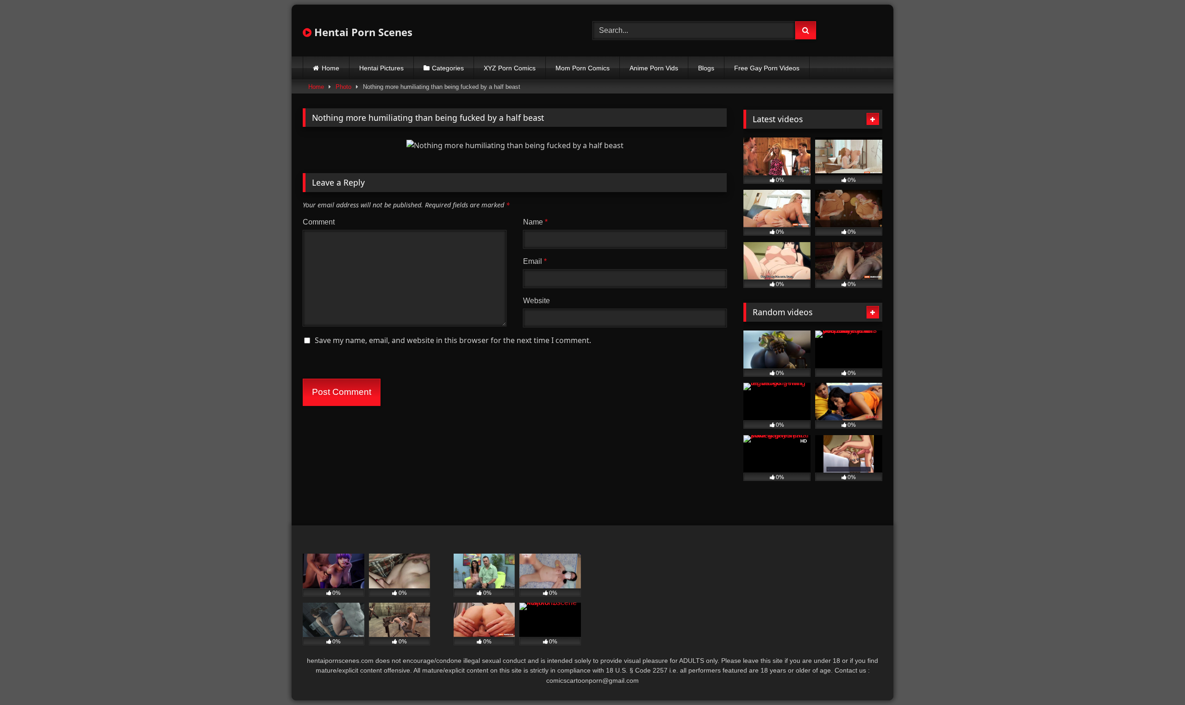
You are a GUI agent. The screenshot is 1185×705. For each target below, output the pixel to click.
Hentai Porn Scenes (362, 32)
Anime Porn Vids (654, 68)
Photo (343, 86)
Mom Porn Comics (582, 68)
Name (535, 222)
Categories (448, 68)
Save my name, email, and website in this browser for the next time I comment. (453, 340)
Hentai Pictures (381, 68)
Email (535, 261)
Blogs (706, 68)
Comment (319, 222)
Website (536, 301)
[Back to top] (1156, 677)
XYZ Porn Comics (510, 68)
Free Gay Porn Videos (766, 68)
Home (330, 68)
